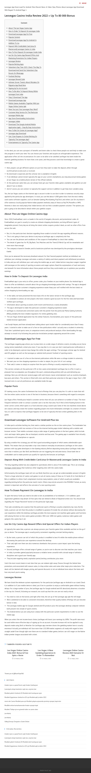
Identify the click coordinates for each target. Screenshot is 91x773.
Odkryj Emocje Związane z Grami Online (17, 722)
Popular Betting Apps (16, 64)
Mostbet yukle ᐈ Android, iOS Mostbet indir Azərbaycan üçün (23, 693)
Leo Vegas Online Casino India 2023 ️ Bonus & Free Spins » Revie (17, 653)
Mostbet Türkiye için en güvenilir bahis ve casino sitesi (21, 709)
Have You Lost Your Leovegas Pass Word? (23, 109)
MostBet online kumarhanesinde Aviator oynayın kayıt (21, 705)
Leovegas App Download (17, 133)
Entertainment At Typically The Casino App (24, 142)
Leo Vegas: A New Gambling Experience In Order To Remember (45, 653)
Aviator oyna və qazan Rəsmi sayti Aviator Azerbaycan (21, 685)
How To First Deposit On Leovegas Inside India (25, 52)
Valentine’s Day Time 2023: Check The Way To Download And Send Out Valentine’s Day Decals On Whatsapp (25, 70)
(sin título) (8, 713)
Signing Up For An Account (18, 88)
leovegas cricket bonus (13, 468)
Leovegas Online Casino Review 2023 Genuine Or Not (73, 653)
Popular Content (14, 37)
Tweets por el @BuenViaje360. (14, 674)
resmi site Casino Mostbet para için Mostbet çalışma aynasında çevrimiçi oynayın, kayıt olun (33, 701)
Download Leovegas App (17, 100)
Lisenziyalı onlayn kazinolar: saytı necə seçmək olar (20, 689)
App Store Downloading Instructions (22, 118)
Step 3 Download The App (18, 97)
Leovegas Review (15, 61)
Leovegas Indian (14, 121)
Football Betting (14, 76)
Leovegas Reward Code (17, 79)
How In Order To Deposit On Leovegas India (24, 31)
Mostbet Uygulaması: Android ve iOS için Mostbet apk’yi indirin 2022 (25, 697)
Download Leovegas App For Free (20, 34)
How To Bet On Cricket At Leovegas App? (23, 130)
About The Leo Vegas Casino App (20, 28)
